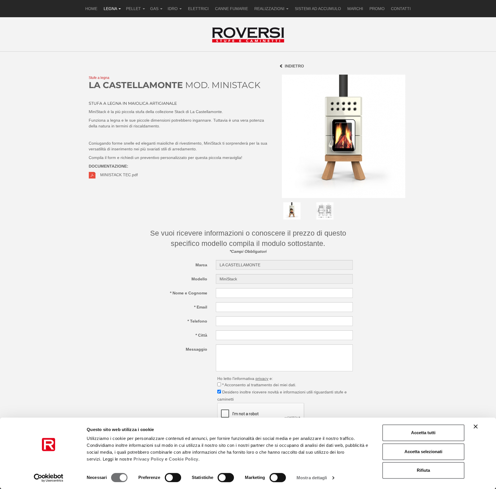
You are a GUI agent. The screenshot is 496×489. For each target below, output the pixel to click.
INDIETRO (294, 66)
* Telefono (197, 321)
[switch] (173, 477)
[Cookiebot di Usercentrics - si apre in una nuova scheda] (49, 478)
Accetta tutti (423, 432)
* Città (201, 335)
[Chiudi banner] (476, 426)
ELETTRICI (198, 8)
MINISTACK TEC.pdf (119, 174)
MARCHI (355, 8)
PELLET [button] (134, 8)
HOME (91, 8)
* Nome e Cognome (188, 293)
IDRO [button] (173, 8)
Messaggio (196, 349)
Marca (201, 265)
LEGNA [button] (111, 8)
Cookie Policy (183, 459)
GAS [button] (155, 8)
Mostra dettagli (312, 477)
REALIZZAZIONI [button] (270, 8)
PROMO (377, 8)
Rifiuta (423, 470)
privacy (261, 378)
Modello (199, 279)
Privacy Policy (148, 459)
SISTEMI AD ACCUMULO (318, 8)
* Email (200, 307)
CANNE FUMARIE (231, 8)
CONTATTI (401, 8)
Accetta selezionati (423, 451)
